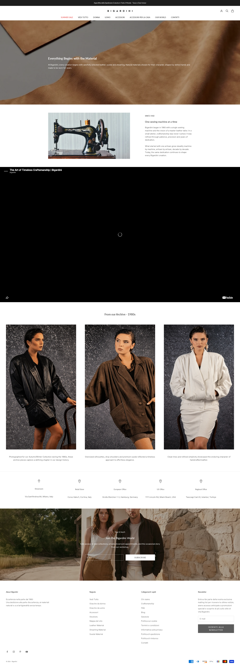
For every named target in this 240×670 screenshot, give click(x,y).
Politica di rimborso (149, 638)
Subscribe (140, 557)
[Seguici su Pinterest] (20, 651)
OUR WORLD (160, 17)
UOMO (107, 17)
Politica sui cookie (149, 621)
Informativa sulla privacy (151, 630)
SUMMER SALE (67, 17)
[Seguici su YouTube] (27, 651)
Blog (143, 612)
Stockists (94, 617)
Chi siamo (145, 599)
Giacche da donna (97, 603)
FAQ (143, 608)
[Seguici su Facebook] (7, 651)
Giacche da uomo (97, 608)
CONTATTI (175, 17)
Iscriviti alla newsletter (216, 628)
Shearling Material (98, 630)
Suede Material (96, 634)
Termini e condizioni (150, 625)
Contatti (144, 643)
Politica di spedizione (150, 634)
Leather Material (97, 625)
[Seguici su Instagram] (13, 651)
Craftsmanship (147, 603)
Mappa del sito (96, 621)
